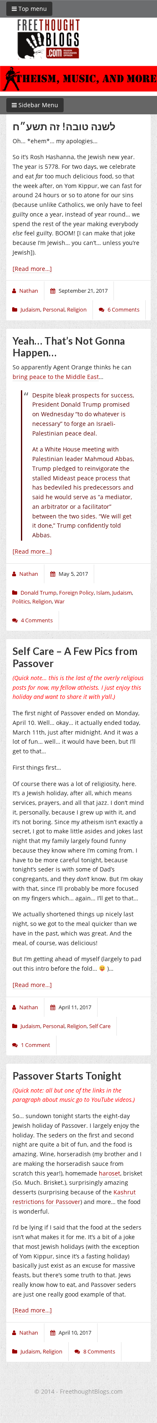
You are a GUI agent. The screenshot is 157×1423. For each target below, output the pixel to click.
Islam (103, 592)
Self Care (100, 1026)
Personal (53, 309)
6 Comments (123, 309)
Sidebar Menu (37, 105)
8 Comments (99, 1351)
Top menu (32, 9)
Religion (77, 309)
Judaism (30, 309)
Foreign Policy (76, 592)
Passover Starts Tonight (67, 1076)
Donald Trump (39, 592)
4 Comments (37, 620)
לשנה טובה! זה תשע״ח (64, 126)
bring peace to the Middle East (56, 377)
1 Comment (35, 1045)
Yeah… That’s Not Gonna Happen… (69, 347)
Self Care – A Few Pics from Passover (75, 657)
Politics (21, 601)
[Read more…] (32, 269)
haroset (109, 1173)
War (59, 601)
